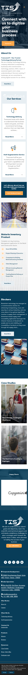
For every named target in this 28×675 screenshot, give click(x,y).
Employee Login (5, 655)
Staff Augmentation (8, 15)
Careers (3, 607)
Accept (4, 672)
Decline (11, 672)
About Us (3, 604)
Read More (9, 137)
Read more (7, 84)
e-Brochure (15, 545)
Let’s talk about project (14, 193)
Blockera (3, 639)
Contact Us (8, 43)
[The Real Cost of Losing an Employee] (14, 445)
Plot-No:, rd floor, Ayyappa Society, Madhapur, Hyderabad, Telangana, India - (13, 588)
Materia (3, 636)
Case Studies (4, 648)
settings (20, 669)
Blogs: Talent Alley (6, 652)
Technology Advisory (6, 616)
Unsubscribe (4, 627)
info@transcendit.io (10, 594)
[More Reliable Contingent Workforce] (14, 404)
